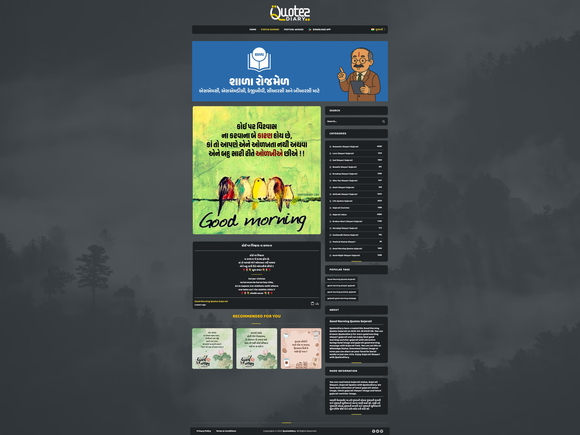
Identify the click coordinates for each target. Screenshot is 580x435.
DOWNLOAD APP (322, 30)
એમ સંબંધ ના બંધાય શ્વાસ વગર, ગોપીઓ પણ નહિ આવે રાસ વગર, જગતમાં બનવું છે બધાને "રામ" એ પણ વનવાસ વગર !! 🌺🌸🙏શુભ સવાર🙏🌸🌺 (212, 348)
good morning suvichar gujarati (341, 292)
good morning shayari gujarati (341, 285)
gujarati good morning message (341, 298)
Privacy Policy (204, 431)
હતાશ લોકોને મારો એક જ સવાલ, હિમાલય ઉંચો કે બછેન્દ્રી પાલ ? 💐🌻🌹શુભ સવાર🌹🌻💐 (301, 348)
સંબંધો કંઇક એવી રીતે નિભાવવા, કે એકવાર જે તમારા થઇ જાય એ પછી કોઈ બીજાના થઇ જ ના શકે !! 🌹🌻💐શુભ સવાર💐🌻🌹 (256, 348)
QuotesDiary (289, 431)
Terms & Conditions (226, 431)
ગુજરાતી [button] (379, 30)
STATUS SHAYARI (270, 30)
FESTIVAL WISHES (293, 30)
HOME (253, 30)
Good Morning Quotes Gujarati (211, 301)
